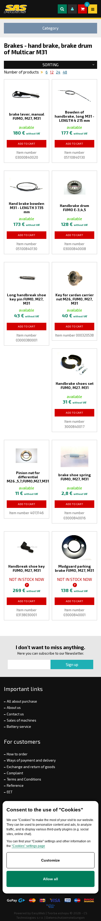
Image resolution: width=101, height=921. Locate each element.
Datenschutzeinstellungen (65, 917)
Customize (50, 860)
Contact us (15, 714)
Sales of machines (21, 720)
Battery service (19, 726)
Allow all (50, 879)
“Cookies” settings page (28, 846)
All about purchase (22, 701)
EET (9, 792)
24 (58, 72)
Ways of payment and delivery (31, 760)
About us (14, 707)
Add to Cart (26, 143)
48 (65, 72)
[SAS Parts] (15, 9)
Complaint (15, 773)
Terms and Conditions (24, 779)
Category (50, 28)
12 (52, 72)
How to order (17, 754)
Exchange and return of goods (31, 767)
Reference (15, 785)
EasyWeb (38, 913)
